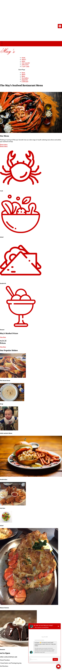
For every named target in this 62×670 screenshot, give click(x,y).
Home (23, 58)
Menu (23, 61)
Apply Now (25, 65)
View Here (3, 337)
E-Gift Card (25, 66)
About (24, 59)
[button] (60, 26)
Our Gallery (26, 63)
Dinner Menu (4, 144)
